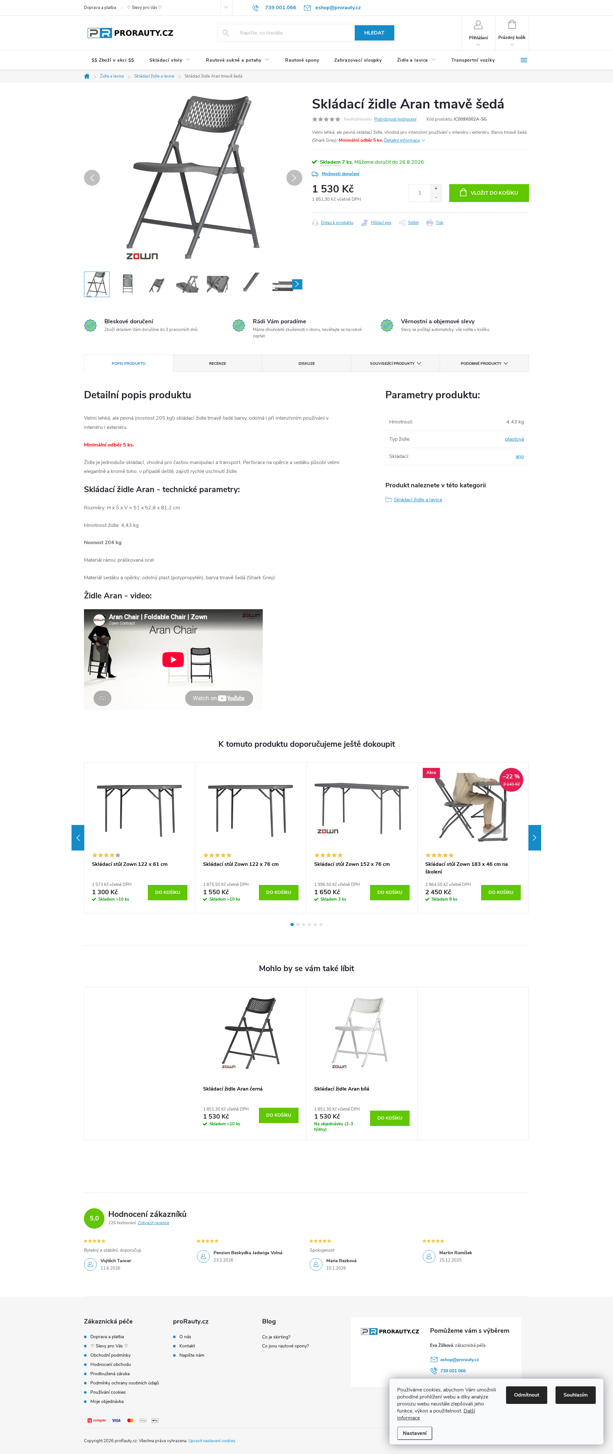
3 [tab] (303, 924)
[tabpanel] (139, 838)
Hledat (374, 32)
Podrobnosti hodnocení (395, 119)
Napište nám (191, 1355)
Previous (78, 838)
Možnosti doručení (340, 174)
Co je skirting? (276, 1337)
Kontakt (187, 1346)
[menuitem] (113, 60)
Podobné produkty (481, 363)
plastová (514, 439)
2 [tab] (297, 924)
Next (534, 838)
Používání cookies (108, 1392)
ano (520, 456)
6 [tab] (320, 924)
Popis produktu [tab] (129, 363)
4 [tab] (309, 924)
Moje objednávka (107, 1401)
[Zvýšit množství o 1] (436, 188)
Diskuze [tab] (307, 363)
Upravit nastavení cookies (211, 1441)
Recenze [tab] (217, 363)
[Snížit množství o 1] (436, 197)
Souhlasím (576, 1394)
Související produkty (392, 363)
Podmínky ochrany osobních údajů (124, 1383)
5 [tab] (315, 924)
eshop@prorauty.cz (459, 1360)
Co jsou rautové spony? (285, 1346)
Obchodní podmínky (110, 1355)
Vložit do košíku (494, 193)
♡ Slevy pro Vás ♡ (144, 8)
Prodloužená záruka (110, 1374)
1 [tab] (292, 924)
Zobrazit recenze (153, 1223)
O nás (185, 1336)
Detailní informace (402, 140)
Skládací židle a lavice (418, 499)
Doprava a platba (100, 8)
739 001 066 (453, 1371)
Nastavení (415, 1433)
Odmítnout (526, 1394)
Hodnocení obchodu (110, 1364)
